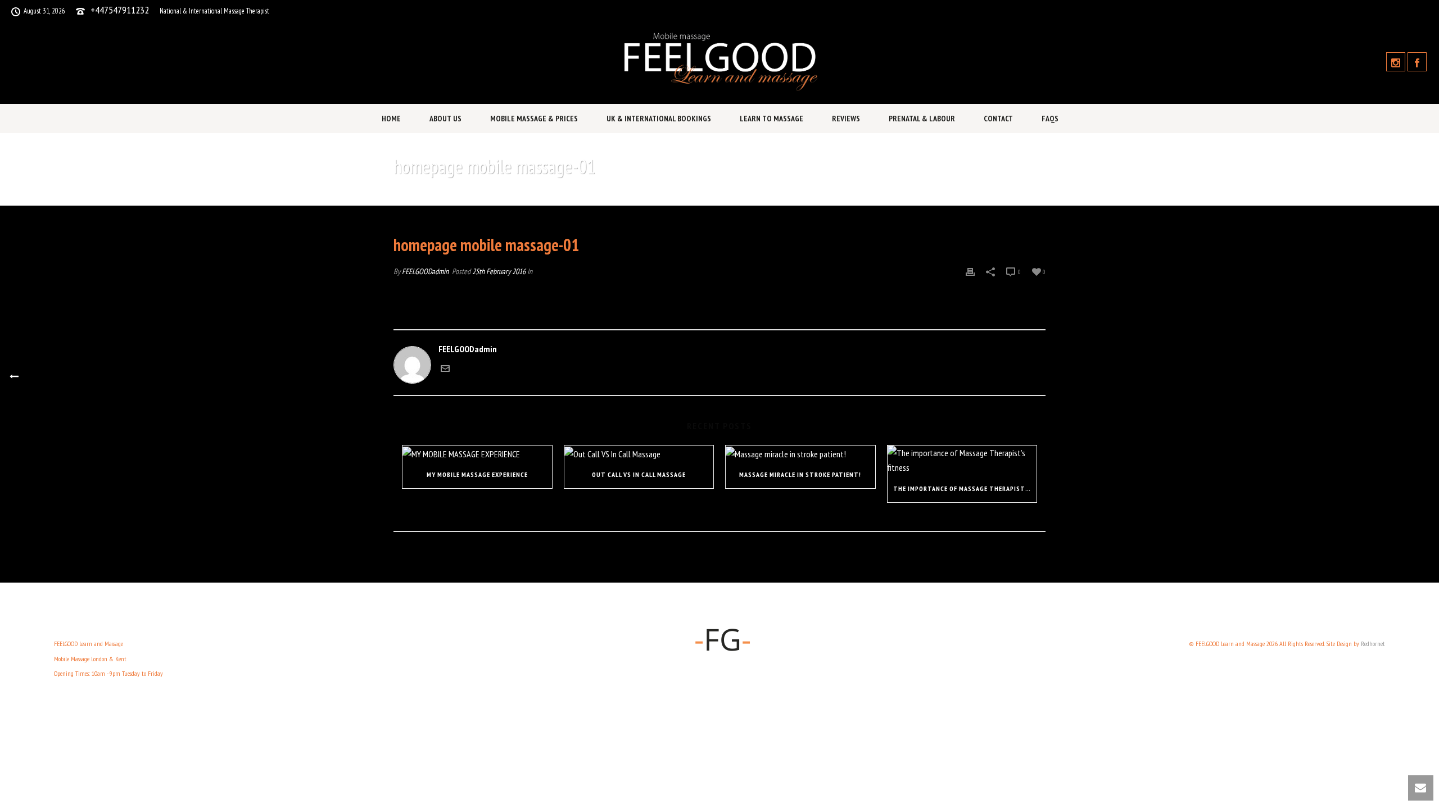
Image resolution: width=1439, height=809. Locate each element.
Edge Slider (922, 195)
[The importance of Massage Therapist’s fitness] (962, 460)
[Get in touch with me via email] (445, 369)
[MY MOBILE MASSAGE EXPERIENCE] (477, 453)
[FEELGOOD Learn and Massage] (719, 62)
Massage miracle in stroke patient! (800, 474)
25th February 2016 (499, 271)
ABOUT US (445, 118)
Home (391, 118)
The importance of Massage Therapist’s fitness (965, 488)
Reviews (846, 118)
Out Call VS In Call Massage (639, 474)
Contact (998, 118)
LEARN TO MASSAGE (771, 118)
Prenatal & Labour (922, 118)
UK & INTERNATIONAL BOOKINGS (659, 118)
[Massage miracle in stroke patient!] (800, 453)
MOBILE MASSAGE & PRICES (534, 118)
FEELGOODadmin (425, 271)
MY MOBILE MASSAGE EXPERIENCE (477, 474)
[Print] (970, 271)
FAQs (1050, 118)
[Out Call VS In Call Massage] (639, 453)
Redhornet (1373, 643)
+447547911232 (119, 9)
